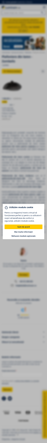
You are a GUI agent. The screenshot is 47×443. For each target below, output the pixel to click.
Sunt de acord (23, 227)
